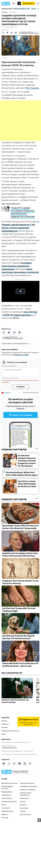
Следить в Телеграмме (22, 415)
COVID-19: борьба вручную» (17, 315)
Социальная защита (27, 783)
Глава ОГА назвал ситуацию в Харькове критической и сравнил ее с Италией (23, 212)
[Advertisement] (20, 120)
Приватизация (7, 798)
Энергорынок (6, 795)
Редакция (5, 724)
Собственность (25, 814)
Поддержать (29, 3)
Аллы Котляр (30, 311)
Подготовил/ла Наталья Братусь (15, 343)
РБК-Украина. (32, 88)
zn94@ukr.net (28, 751)
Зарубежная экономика (28, 786)
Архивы (4, 721)
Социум (23, 802)
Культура (5, 818)
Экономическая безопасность (26, 794)
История (23, 805)
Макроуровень (7, 792)
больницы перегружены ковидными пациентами (17, 265)
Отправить (20, 387)
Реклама (5, 727)
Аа (19, 3)
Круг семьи (24, 808)
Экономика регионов (9, 801)
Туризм (22, 811)
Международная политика (7, 788)
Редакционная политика (10, 731)
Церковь (5, 814)
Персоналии (24, 798)
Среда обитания (7, 811)
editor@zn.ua (33, 754)
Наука (4, 805)
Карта (4, 734)
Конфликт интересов (27, 790)
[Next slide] (37, 8)
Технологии (6, 808)
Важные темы (7, 9)
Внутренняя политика (9, 783)
